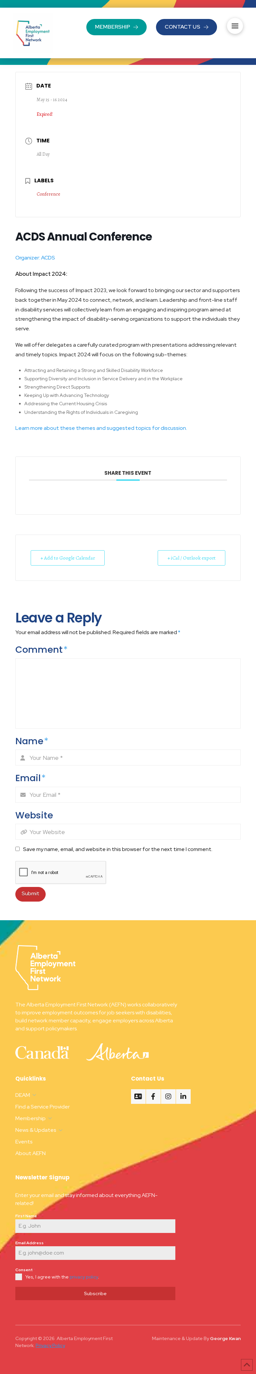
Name (31, 741)
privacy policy (84, 1277)
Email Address (30, 1243)
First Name (27, 1216)
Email (30, 778)
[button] (235, 26)
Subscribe (95, 1293)
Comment (41, 649)
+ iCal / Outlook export (191, 558)
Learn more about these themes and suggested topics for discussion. (101, 428)
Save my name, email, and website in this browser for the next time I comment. (117, 849)
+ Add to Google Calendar (67, 558)
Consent (25, 1270)
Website (34, 815)
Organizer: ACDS (35, 257)
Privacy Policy (50, 1345)
